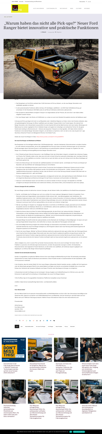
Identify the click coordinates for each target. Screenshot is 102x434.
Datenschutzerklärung (79, 431)
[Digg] (53, 320)
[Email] (36, 320)
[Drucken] (40, 320)
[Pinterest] (23, 320)
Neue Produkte (59, 326)
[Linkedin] (29, 320)
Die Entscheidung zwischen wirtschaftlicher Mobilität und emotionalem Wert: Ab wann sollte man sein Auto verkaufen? (11, 411)
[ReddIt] (33, 320)
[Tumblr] (43, 320)
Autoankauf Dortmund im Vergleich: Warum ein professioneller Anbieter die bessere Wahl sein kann (38, 367)
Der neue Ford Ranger (40, 326)
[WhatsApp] (26, 320)
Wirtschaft (72, 326)
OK (70, 431)
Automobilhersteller (29, 326)
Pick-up (66, 326)
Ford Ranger (50, 326)
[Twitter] (19, 320)
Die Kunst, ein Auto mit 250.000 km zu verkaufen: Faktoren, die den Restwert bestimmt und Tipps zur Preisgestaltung (64, 368)
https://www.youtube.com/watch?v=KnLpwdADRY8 (50, 136)
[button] (88, 1)
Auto (22, 326)
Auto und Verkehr (8, 16)
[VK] (50, 320)
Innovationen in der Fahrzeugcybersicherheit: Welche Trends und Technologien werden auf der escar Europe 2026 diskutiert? (12, 368)
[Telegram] (47, 320)
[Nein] (100, 432)
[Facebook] (16, 320)
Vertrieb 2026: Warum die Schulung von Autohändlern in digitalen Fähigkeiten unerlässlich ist (89, 409)
